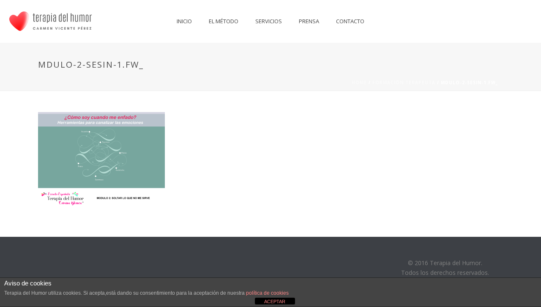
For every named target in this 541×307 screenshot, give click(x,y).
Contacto (350, 21)
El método (223, 21)
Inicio (184, 21)
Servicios (268, 21)
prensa (309, 21)
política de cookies (267, 293)
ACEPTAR (274, 301)
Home (359, 82)
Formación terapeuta (403, 82)
